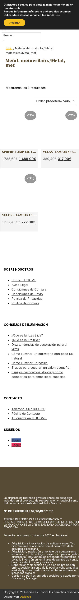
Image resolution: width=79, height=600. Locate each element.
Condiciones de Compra (29, 289)
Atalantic (25, 596)
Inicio (9, 48)
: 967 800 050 (28, 409)
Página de (26, 413)
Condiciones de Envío (27, 294)
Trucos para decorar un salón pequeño (40, 367)
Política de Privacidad (27, 298)
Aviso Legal (20, 285)
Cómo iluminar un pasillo (30, 363)
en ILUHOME (29, 418)
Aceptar (14, 22)
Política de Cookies (25, 303)
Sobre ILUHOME (24, 280)
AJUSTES (53, 14)
